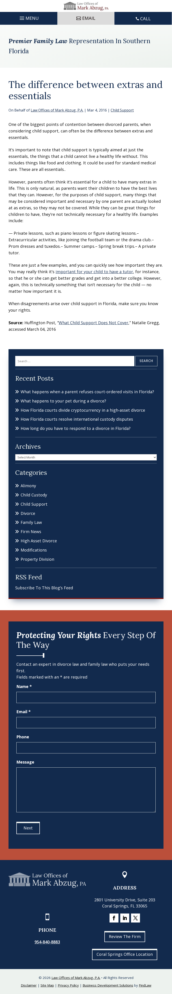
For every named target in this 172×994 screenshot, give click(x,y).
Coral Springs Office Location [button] (125, 954)
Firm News (31, 531)
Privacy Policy (68, 985)
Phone (22, 736)
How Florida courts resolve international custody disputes (77, 419)
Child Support (122, 110)
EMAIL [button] (88, 18)
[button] (28, 17)
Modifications (34, 550)
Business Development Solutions (108, 985)
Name (24, 686)
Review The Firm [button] (125, 936)
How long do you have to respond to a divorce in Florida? (76, 428)
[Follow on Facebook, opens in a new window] (114, 918)
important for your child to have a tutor (94, 271)
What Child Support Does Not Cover (93, 322)
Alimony (28, 485)
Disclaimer (29, 985)
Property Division (37, 559)
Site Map (47, 985)
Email (23, 711)
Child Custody (34, 495)
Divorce (28, 513)
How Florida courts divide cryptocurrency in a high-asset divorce (83, 410)
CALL (145, 19)
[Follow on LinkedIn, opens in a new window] (124, 918)
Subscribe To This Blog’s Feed (44, 587)
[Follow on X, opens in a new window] (135, 918)
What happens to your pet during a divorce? (63, 401)
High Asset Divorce (39, 540)
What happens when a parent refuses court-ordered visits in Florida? (87, 391)
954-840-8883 (47, 942)
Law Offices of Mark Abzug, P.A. (57, 110)
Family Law (31, 522)
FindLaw (145, 985)
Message (25, 762)
